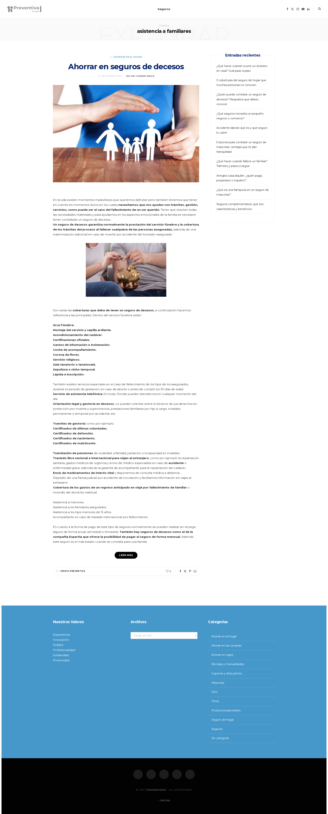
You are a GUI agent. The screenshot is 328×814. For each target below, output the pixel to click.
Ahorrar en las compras (226, 645)
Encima (165, 800)
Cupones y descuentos (226, 673)
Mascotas (217, 682)
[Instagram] (164, 774)
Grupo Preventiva (72, 571)
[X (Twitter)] (151, 774)
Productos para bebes (225, 710)
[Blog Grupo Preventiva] (24, 9)
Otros (215, 701)
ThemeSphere (156, 789)
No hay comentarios (140, 76)
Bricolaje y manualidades (227, 664)
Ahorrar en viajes (222, 655)
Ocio (214, 692)
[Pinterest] (190, 571)
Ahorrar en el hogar (128, 57)
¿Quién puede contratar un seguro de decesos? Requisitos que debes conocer (241, 99)
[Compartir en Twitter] (185, 571)
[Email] (195, 571)
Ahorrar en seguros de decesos (126, 66)
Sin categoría (220, 738)
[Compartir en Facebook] (180, 571)
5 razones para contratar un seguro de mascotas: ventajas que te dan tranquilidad (241, 147)
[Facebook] (138, 774)
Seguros (164, 9)
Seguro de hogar (222, 719)
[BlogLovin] (190, 774)
